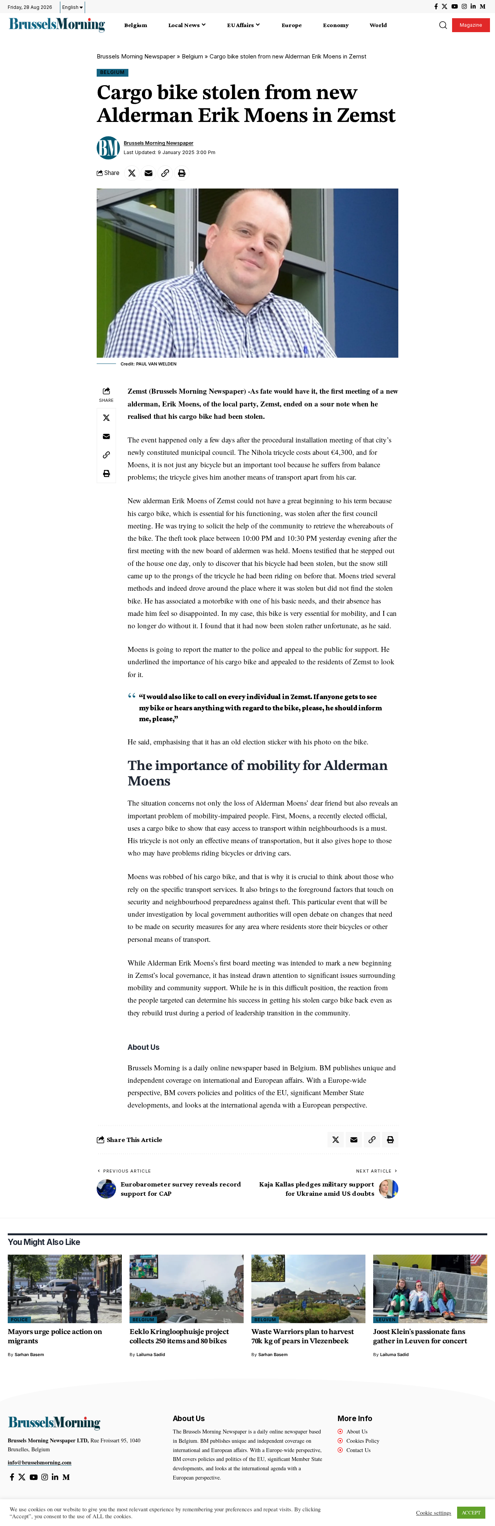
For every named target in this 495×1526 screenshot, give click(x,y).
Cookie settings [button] (433, 1512)
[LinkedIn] (473, 7)
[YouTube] (454, 7)
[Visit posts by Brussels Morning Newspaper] (108, 147)
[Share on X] (132, 173)
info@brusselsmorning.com (40, 1462)
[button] (442, 25)
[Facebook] (436, 7)
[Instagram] (464, 7)
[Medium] (482, 7)
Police (19, 1319)
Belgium (192, 56)
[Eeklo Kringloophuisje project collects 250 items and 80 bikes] (187, 1289)
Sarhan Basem (29, 1354)
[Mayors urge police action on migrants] (65, 1289)
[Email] (148, 173)
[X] (444, 7)
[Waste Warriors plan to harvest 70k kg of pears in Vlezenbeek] (308, 1289)
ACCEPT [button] (471, 1512)
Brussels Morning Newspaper (136, 56)
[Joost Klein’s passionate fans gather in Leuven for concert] (430, 1289)
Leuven (386, 1319)
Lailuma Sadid (151, 1354)
